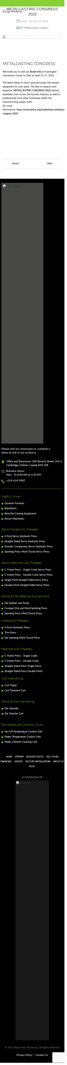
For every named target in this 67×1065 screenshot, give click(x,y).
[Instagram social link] (32, 3)
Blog (32, 766)
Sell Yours (52, 757)
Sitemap (19, 757)
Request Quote (35, 757)
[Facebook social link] (24, 3)
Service (18, 762)
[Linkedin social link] (40, 3)
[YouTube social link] (36, 3)
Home (9, 757)
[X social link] (28, 3)
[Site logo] (13, 11)
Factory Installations (38, 762)
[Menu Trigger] (59, 11)
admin (24, 21)
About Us (58, 762)
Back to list (32, 163)
